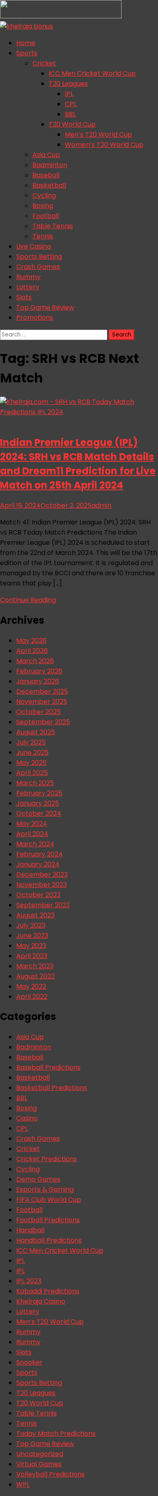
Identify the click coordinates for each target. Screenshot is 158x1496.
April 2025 (32, 772)
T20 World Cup (72, 124)
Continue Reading (28, 600)
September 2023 (43, 905)
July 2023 (30, 925)
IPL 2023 (28, 1281)
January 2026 (37, 681)
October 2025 (38, 711)
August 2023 (35, 915)
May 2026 (31, 640)
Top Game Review (45, 307)
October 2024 (38, 813)
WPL (23, 1484)
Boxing (42, 205)
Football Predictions (48, 1220)
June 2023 (32, 935)
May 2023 (31, 945)
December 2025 (42, 691)
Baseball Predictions (48, 1067)
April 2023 (31, 956)
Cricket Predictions (46, 1159)
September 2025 (43, 722)
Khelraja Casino (40, 1301)
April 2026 (32, 650)
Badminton (49, 165)
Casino (27, 1118)
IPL (69, 93)
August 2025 (35, 732)
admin (101, 505)
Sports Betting (39, 256)
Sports (26, 53)
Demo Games (38, 1179)
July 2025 (31, 742)
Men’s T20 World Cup (98, 134)
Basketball (49, 185)
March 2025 (35, 783)
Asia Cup (46, 154)
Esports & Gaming (45, 1189)
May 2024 (31, 823)
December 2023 (42, 874)
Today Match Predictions (56, 1433)
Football (45, 216)
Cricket (44, 63)
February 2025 (39, 793)
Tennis (42, 236)
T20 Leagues (68, 83)
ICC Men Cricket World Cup (92, 73)
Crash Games (38, 266)
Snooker (29, 1362)
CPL (71, 104)
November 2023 (41, 884)
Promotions (34, 317)
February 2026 (39, 671)
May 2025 (31, 762)
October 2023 (38, 895)
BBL (70, 114)
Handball (30, 1230)
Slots (24, 297)
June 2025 (32, 752)
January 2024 (38, 864)
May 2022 (31, 986)
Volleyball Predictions (50, 1474)
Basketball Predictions (51, 1087)
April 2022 (31, 996)
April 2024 (32, 834)
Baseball (46, 175)
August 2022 (35, 976)
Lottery (27, 287)
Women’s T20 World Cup (104, 144)
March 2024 (35, 844)
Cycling (44, 195)
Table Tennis (52, 226)
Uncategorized (39, 1454)
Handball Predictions (49, 1240)
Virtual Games (39, 1464)
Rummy (28, 277)
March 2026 (35, 661)
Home (25, 43)
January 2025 (37, 803)
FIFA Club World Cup (48, 1199)
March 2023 (34, 966)
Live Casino (33, 246)
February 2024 (39, 854)
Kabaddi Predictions (47, 1291)
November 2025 (41, 701)
